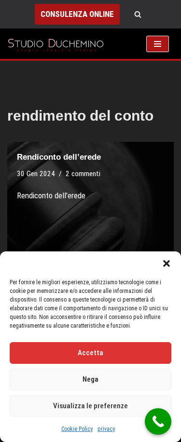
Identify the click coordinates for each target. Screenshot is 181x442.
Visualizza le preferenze (90, 405)
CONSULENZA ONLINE (77, 14)
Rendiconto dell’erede (59, 157)
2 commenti (83, 173)
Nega (90, 379)
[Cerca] (137, 14)
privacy (106, 429)
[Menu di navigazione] (157, 44)
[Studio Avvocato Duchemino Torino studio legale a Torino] (58, 43)
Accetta (90, 352)
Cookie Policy (77, 429)
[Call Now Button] (158, 421)
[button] (166, 263)
